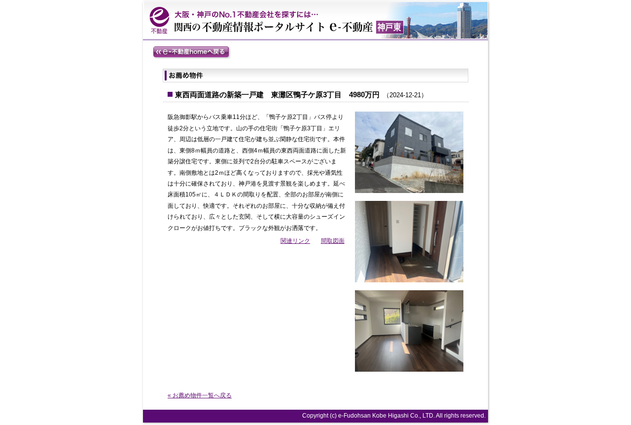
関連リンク (295, 240)
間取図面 (333, 240)
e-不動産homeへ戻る (192, 52)
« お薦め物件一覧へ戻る (200, 395)
